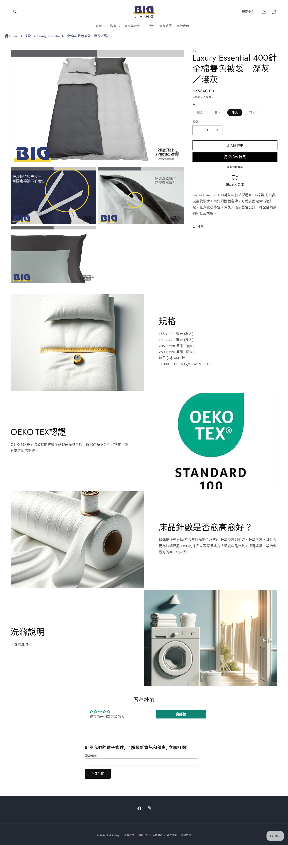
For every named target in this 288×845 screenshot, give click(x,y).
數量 (195, 122)
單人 (201, 113)
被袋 (27, 36)
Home (13, 36)
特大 (253, 113)
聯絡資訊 (186, 835)
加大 (235, 112)
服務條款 (158, 835)
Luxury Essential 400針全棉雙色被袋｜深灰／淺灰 (73, 36)
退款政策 (129, 835)
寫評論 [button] (181, 714)
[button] (15, 11)
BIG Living (113, 835)
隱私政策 (143, 835)
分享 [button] (200, 226)
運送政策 (172, 835)
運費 (208, 97)
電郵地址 (91, 756)
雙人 (219, 113)
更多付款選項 (235, 167)
